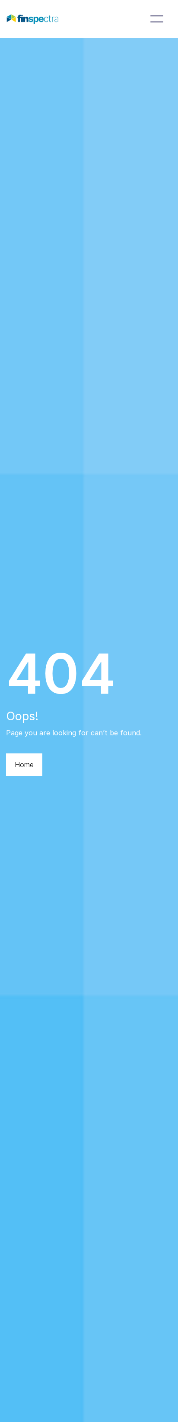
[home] (32, 19)
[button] (156, 19)
